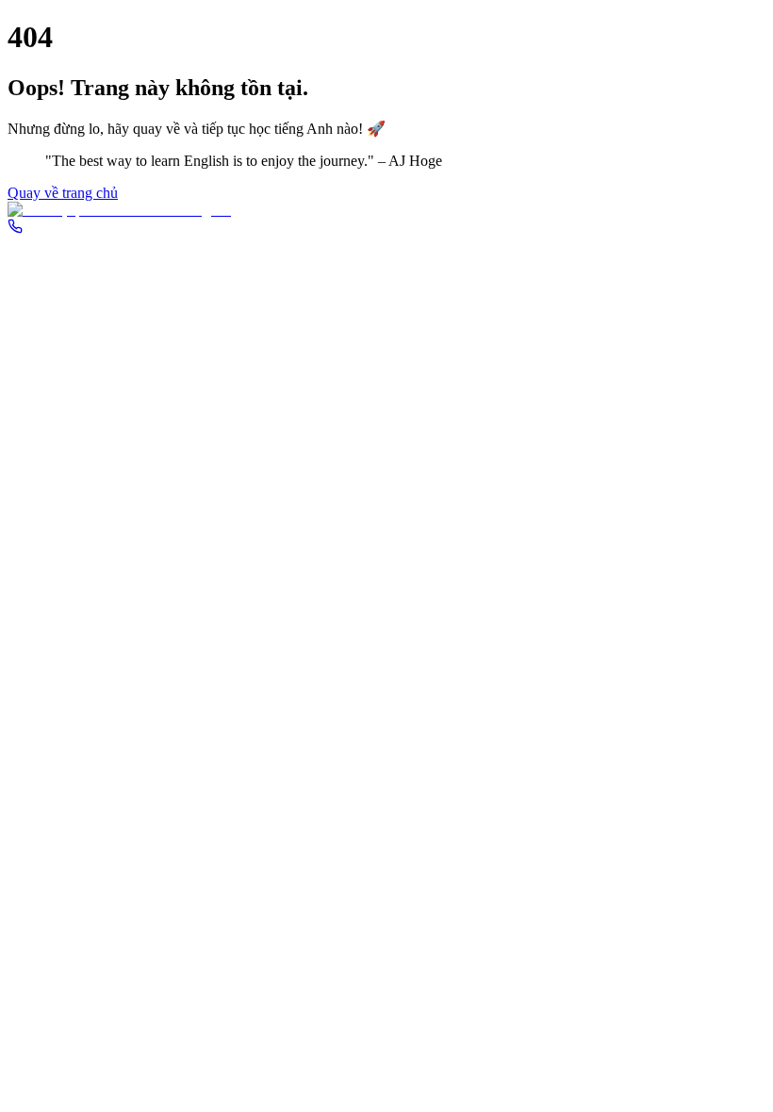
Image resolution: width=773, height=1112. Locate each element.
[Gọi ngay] (15, 229)
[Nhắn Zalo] (386, 210)
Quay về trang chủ (63, 193)
